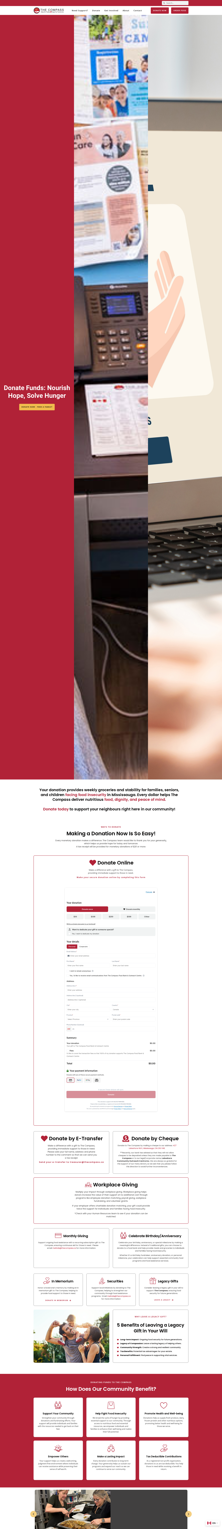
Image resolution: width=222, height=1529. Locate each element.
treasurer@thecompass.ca (87, 1162)
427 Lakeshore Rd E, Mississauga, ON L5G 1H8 (152, 1147)
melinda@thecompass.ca (64, 1248)
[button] (33, 1514)
